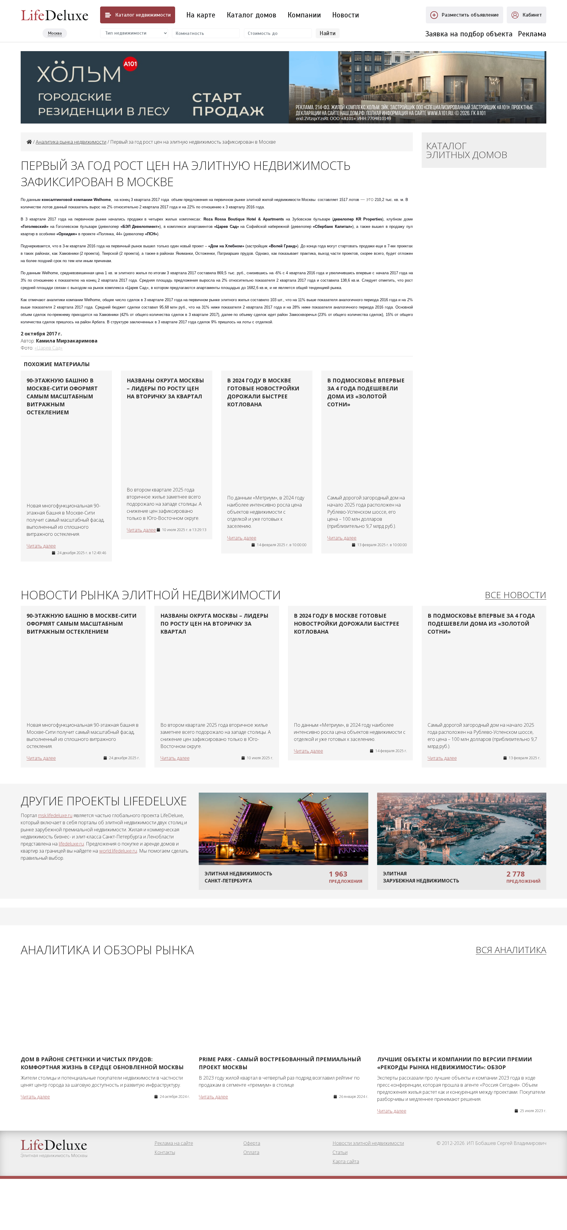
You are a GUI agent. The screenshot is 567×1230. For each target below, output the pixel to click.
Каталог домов (251, 15)
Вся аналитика (511, 950)
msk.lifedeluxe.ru (55, 815)
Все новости (515, 595)
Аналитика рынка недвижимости (71, 142)
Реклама (532, 33)
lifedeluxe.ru (71, 843)
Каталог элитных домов (466, 150)
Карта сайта (346, 1161)
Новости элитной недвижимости (368, 1143)
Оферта (251, 1143)
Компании (304, 15)
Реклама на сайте (173, 1143)
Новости (345, 15)
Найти (328, 33)
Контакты (164, 1152)
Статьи (340, 1152)
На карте (200, 15)
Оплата (251, 1152)
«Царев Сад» (49, 348)
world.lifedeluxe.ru (118, 851)
